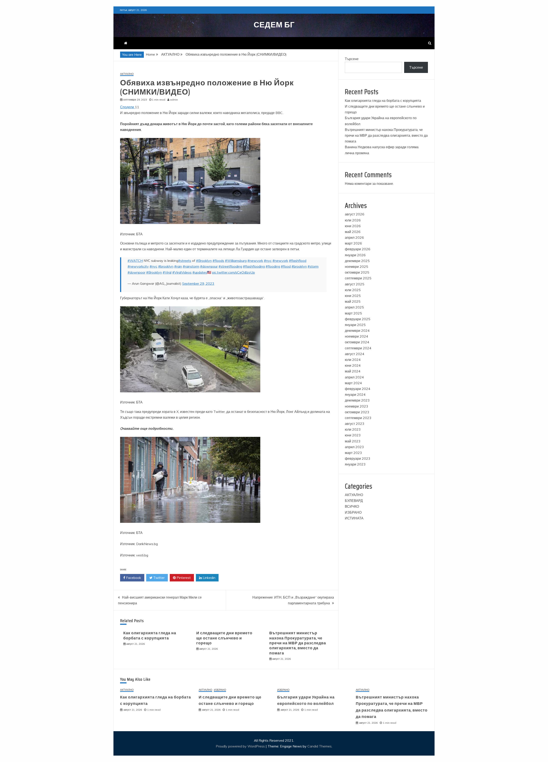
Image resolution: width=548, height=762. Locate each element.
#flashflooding (254, 266)
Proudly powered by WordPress (241, 746)
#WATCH (135, 260)
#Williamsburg (236, 260)
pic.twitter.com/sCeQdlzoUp (233, 272)
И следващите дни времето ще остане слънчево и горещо (224, 638)
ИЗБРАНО (353, 512)
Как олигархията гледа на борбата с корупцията (149, 635)
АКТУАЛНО (127, 74)
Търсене (352, 59)
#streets (184, 260)
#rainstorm (191, 266)
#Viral (167, 272)
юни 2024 (353, 365)
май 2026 (352, 232)
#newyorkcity (138, 266)
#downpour (209, 266)
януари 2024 (355, 394)
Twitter (158, 577)
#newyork (255, 260)
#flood (286, 266)
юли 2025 (353, 290)
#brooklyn (165, 266)
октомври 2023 (357, 412)
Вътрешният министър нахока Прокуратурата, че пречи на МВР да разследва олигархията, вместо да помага (297, 643)
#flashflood (297, 260)
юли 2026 (353, 220)
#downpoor (136, 272)
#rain (178, 266)
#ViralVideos (182, 272)
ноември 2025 (356, 266)
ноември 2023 (356, 406)
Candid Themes (319, 746)
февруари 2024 (357, 389)
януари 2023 (355, 464)
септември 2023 (358, 418)
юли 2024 (353, 359)
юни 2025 (353, 296)
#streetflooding (230, 266)
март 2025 (353, 313)
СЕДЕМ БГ (274, 25)
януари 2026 (355, 255)
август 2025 (354, 284)
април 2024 (354, 377)
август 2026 (354, 214)
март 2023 (353, 453)
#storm (313, 266)
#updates (199, 272)
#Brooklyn (204, 260)
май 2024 (352, 371)
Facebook (133, 577)
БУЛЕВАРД (354, 500)
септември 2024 (358, 348)
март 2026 (353, 243)
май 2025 (352, 301)
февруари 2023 (357, 458)
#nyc (268, 260)
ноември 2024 (356, 336)
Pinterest (183, 577)
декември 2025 (357, 261)
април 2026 (354, 237)
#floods (218, 260)
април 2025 (354, 307)
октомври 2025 (357, 272)
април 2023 (354, 447)
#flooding (273, 266)
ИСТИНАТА (354, 518)
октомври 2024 (357, 342)
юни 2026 (353, 226)
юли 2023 (353, 429)
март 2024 (353, 383)
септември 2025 (358, 278)
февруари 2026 (357, 249)
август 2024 (354, 354)
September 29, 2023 (198, 283)
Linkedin (208, 577)
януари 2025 (355, 325)
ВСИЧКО (352, 506)
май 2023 (352, 441)
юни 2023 (353, 435)
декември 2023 (357, 400)
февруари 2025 (357, 319)
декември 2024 (357, 330)
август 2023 (354, 423)
